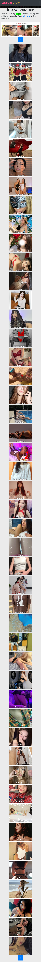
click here (26, 16)
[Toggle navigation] (36, 3)
